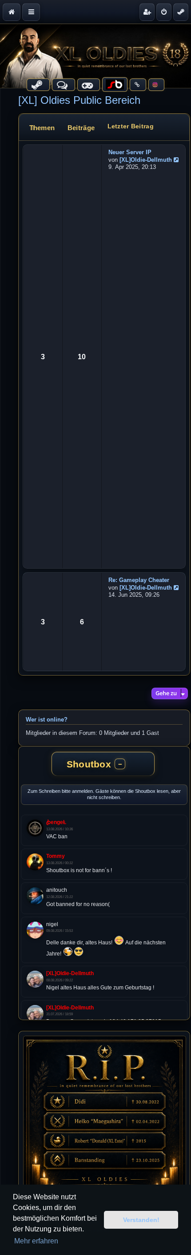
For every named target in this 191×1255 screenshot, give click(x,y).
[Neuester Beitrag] (177, 159)
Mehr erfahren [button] (36, 1241)
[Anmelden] (163, 12)
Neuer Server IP (129, 152)
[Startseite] (95, 56)
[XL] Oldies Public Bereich (79, 100)
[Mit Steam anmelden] (180, 12)
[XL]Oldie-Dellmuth (145, 159)
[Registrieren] (147, 12)
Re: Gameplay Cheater (138, 580)
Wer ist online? (47, 720)
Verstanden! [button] (141, 1219)
